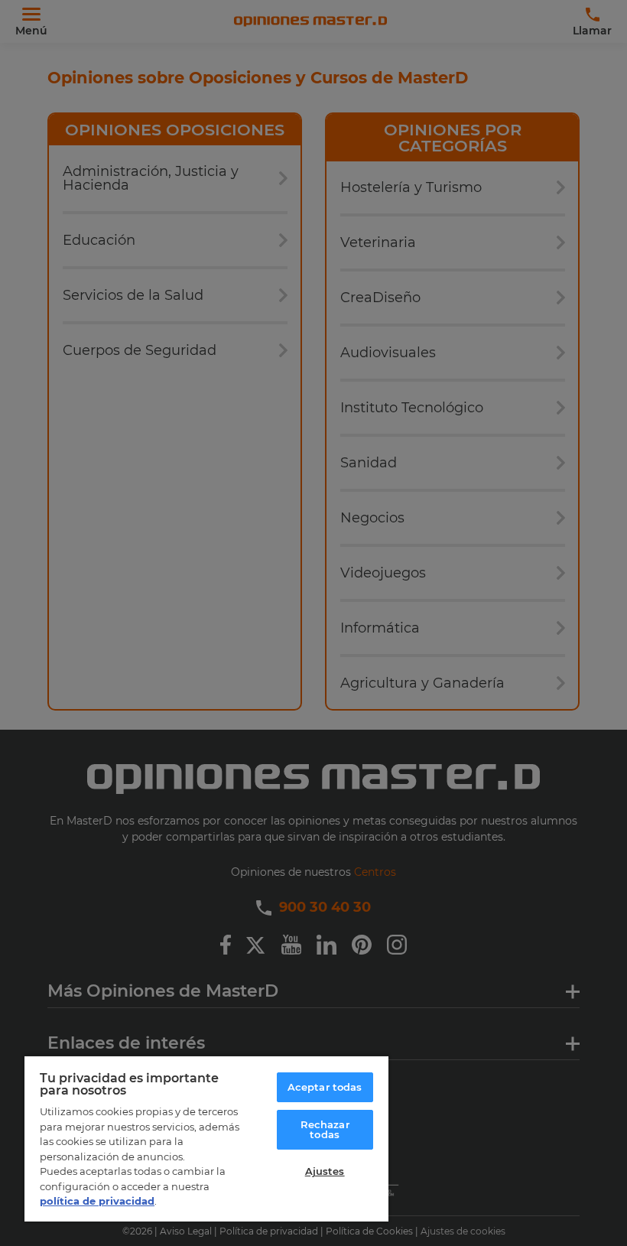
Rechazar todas (325, 1129)
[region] (206, 1138)
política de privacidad (97, 1201)
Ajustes (325, 1171)
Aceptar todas (325, 1087)
